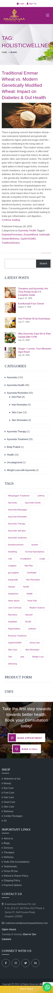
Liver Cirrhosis (14, 607)
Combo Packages (13, 816)
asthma (41, 495)
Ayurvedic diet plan (17, 530)
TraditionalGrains (11, 243)
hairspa (11, 586)
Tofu (10, 656)
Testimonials (10, 866)
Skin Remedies (20, 420)
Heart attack (13, 600)
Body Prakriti (13, 447)
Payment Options (13, 885)
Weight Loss (38, 656)
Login (21, 3)
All (5, 820)
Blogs (7, 843)
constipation (25, 558)
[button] (47, 987)
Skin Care (17, 412)
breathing (12, 551)
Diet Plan (16, 397)
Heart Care (9, 802)
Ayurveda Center (33, 502)
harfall (26, 586)
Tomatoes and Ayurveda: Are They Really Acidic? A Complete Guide (33, 291)
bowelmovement (15, 544)
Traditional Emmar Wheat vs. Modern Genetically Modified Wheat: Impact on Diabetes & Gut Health (24, 85)
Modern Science (37, 607)
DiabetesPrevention (12, 234)
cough (42, 558)
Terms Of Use (11, 871)
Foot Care (9, 792)
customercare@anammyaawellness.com (26, 923)
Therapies (9, 852)
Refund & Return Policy (16, 876)
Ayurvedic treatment (17, 537)
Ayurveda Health (15, 385)
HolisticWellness (10, 238)
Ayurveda (23, 230)
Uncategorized (14, 462)
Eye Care (9, 788)
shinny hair (35, 642)
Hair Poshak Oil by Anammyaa (34, 318)
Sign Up (32, 3)
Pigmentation (14, 628)
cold (10, 558)
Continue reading (11, 220)
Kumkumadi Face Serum (31, 303)
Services (8, 848)
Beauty (7, 783)
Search (43, 263)
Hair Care (9, 797)
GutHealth (44, 234)
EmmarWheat (31, 234)
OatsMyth (12, 621)
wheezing (12, 663)
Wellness (8, 811)
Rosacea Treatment (17, 635)
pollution (32, 628)
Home (4, 52)
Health (32, 230)
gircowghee (13, 572)
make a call (30, 749)
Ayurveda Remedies (17, 393)
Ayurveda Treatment (17, 439)
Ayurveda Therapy (16, 431)
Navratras (12, 614)
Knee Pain (32, 600)
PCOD (28, 621)
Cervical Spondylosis (34, 551)
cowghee (12, 565)
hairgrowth (13, 579)
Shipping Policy (12, 880)
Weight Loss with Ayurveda (21, 470)
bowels (35, 544)
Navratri (29, 614)
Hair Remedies (19, 404)
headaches (13, 593)
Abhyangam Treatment (18, 495)
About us (8, 838)
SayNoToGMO (28, 238)
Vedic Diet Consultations (16, 862)
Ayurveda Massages (17, 509)
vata (22, 656)
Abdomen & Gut (12, 778)
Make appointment (29, 738)
